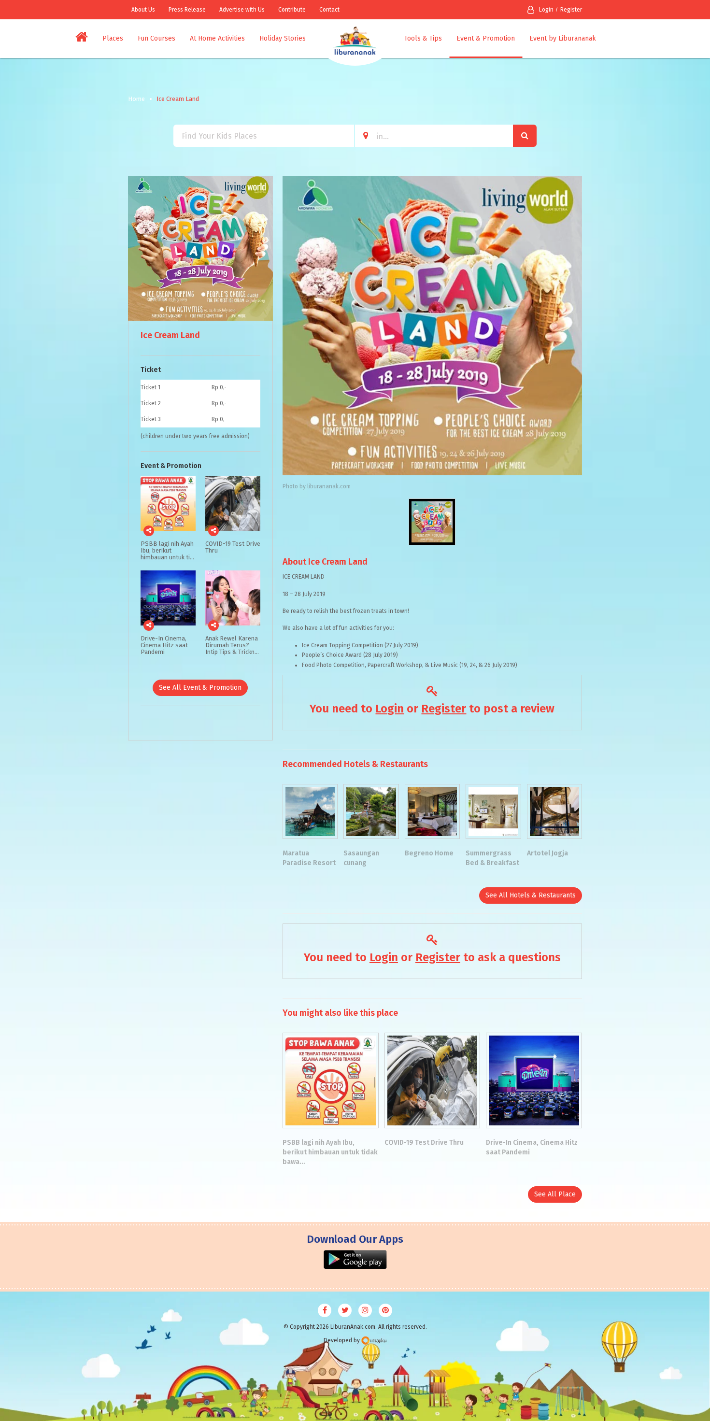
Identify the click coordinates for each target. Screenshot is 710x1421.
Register (571, 9)
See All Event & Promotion (200, 687)
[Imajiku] (373, 1340)
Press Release (187, 9)
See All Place (555, 1194)
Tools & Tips (423, 38)
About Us (143, 9)
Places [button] (112, 38)
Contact (329, 9)
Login (546, 9)
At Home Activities (217, 38)
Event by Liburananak (562, 38)
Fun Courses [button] (156, 38)
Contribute (292, 9)
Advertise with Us (242, 9)
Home (136, 98)
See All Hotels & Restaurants (530, 895)
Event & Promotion (485, 38)
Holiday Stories (282, 38)
